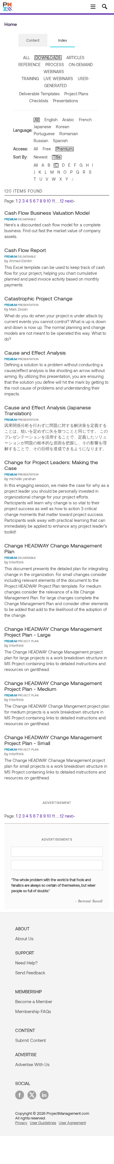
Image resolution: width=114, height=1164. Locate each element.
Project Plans (76, 93)
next (69, 200)
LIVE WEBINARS (58, 78)
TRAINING (30, 78)
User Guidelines (43, 1122)
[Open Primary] (93, 6)
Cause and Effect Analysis (35, 352)
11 (53, 200)
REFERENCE (29, 64)
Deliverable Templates (39, 93)
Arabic (68, 119)
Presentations (65, 100)
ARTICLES (75, 57)
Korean (62, 126)
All (36, 119)
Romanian (68, 133)
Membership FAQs (33, 1011)
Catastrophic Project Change (38, 298)
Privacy (21, 1122)
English (51, 119)
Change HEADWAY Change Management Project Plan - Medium (53, 686)
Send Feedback (30, 972)
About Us (24, 938)
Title (57, 156)
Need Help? (26, 962)
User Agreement (72, 1122)
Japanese (42, 126)
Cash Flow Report (25, 250)
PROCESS (54, 64)
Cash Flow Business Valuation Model (46, 212)
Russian (41, 140)
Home (10, 24)
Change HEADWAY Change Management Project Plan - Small (53, 740)
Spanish (60, 140)
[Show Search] (104, 6)
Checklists (38, 100)
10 (49, 200)
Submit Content (30, 1040)
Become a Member (33, 1001)
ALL (26, 57)
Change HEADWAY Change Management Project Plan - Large (53, 632)
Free (47, 148)
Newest (40, 156)
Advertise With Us (32, 1064)
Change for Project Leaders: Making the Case (51, 465)
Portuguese (44, 133)
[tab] (32, 40)
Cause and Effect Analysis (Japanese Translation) (47, 410)
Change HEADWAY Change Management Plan (53, 548)
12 (62, 200)
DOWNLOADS (48, 57)
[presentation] (33, 40)
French (85, 119)
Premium (64, 148)
